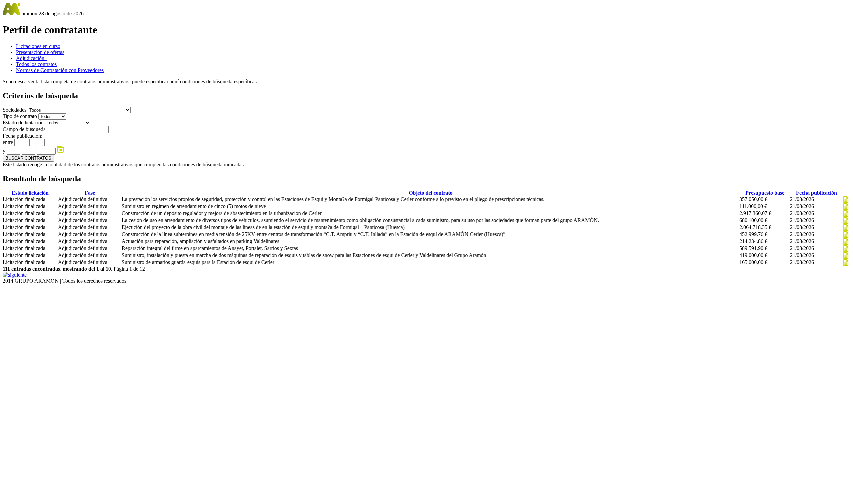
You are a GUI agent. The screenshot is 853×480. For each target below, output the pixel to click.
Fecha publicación (816, 193)
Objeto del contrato (430, 193)
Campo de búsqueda (24, 129)
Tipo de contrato (20, 116)
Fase (90, 193)
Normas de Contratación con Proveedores (60, 70)
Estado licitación (30, 193)
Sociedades (15, 110)
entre (8, 142)
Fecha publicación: (22, 136)
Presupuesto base (764, 193)
